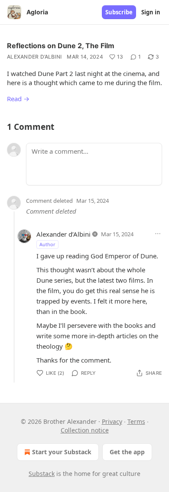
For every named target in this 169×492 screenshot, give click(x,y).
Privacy (112, 421)
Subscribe (119, 12)
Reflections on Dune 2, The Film (60, 45)
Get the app (127, 452)
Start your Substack (61, 452)
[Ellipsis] (158, 234)
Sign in (150, 12)
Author (47, 244)
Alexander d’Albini (34, 56)
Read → (18, 98)
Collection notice (85, 430)
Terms (136, 421)
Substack (42, 473)
